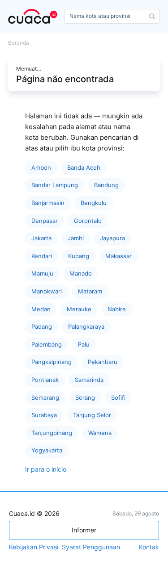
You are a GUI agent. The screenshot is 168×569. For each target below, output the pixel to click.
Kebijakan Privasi (33, 547)
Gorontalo (88, 220)
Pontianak (45, 379)
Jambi (76, 238)
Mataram (90, 291)
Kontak (149, 547)
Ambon (41, 167)
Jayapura (112, 238)
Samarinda (89, 379)
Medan (41, 309)
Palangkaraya (86, 326)
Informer (84, 530)
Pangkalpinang (51, 361)
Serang (85, 397)
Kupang (78, 255)
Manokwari (46, 291)
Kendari (41, 255)
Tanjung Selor (92, 414)
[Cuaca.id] (34, 16)
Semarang (45, 397)
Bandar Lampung (54, 184)
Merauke (79, 309)
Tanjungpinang (51, 432)
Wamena (100, 432)
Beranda (18, 43)
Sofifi (118, 397)
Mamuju (42, 273)
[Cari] (152, 16)
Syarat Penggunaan (91, 547)
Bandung (106, 184)
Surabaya (44, 414)
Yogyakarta (46, 450)
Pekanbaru (102, 361)
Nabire (117, 309)
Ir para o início (45, 469)
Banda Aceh (83, 167)
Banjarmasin (48, 202)
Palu (84, 344)
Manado (80, 273)
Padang (41, 326)
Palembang (46, 344)
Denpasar (44, 220)
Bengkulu (94, 202)
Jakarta (41, 238)
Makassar (118, 255)
